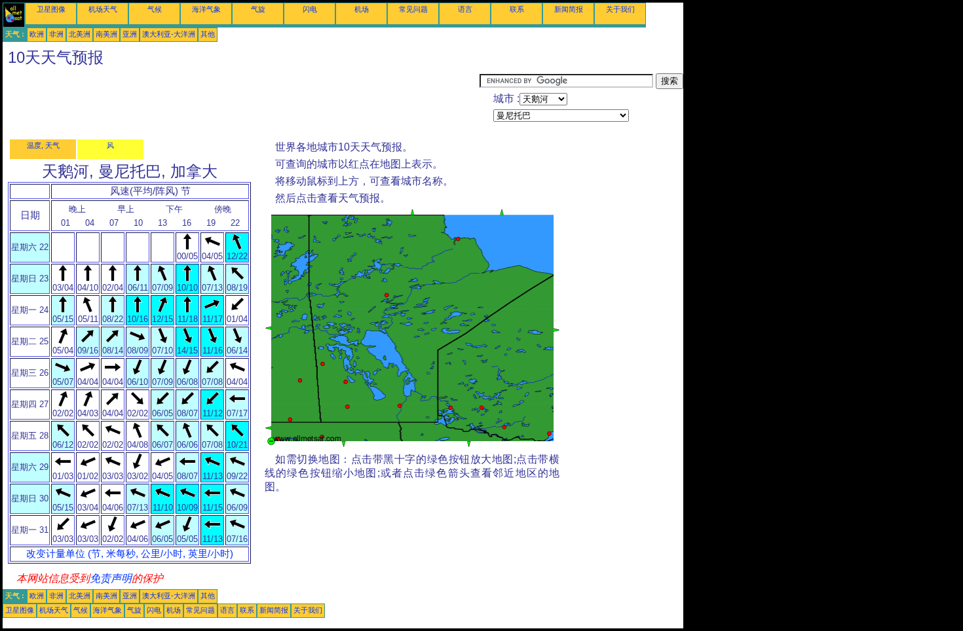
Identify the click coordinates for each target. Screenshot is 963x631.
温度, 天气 (43, 145)
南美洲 (106, 34)
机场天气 (102, 9)
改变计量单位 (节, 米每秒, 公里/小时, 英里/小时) (129, 554)
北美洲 (79, 34)
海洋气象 (206, 9)
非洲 (56, 34)
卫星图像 (51, 9)
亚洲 (130, 34)
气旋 (258, 9)
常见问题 (413, 9)
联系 (517, 9)
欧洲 (36, 34)
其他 (207, 34)
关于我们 (620, 9)
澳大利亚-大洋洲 (168, 34)
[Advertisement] (241, 102)
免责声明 (111, 578)
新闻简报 (568, 9)
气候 (154, 9)
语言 (465, 9)
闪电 (310, 9)
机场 (361, 9)
